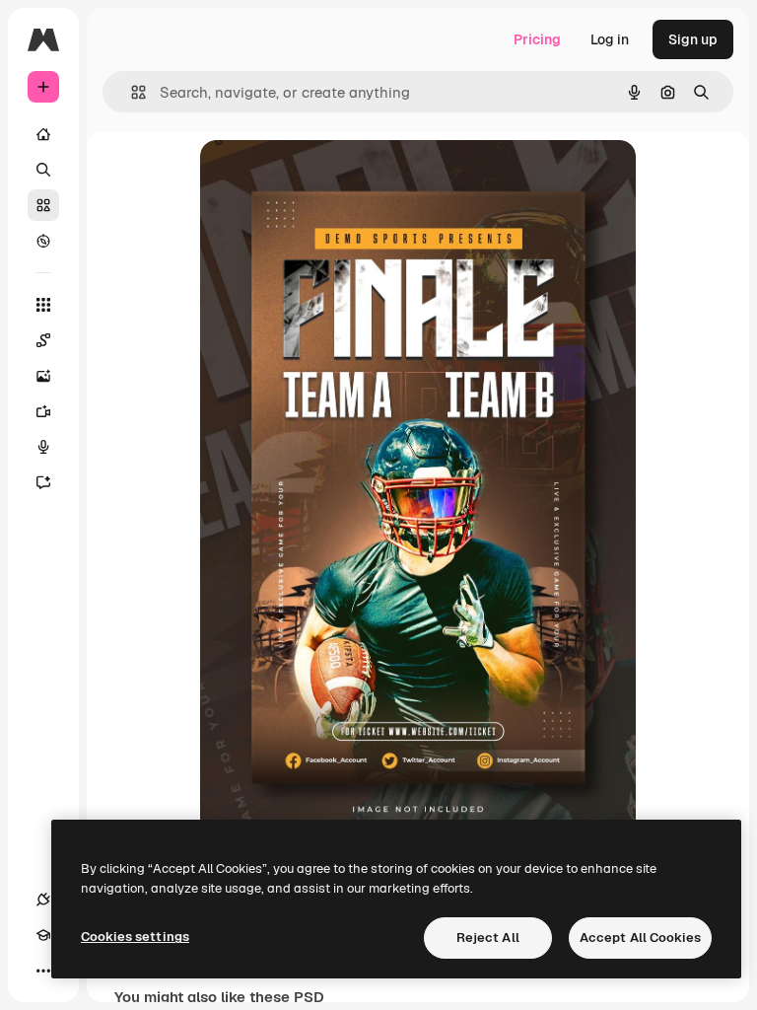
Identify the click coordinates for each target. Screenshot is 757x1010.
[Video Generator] (43, 411)
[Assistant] (43, 482)
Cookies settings (135, 936)
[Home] (43, 134)
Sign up (693, 39)
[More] (43, 970)
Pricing (537, 39)
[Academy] (43, 935)
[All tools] (43, 305)
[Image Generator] (43, 376)
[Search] (43, 169)
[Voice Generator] (43, 447)
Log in (609, 39)
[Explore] (43, 240)
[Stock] (43, 205)
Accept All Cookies (640, 937)
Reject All (487, 937)
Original (326, 177)
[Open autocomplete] (130, 92)
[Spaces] (43, 340)
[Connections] (43, 899)
